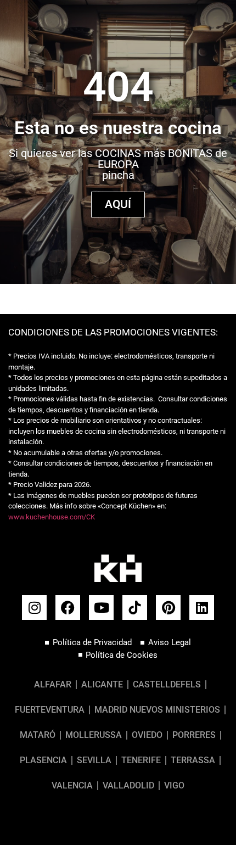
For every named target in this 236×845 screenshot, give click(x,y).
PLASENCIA (43, 760)
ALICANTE (102, 684)
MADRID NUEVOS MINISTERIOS (157, 709)
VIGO (174, 785)
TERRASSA (193, 760)
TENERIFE (141, 760)
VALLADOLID (128, 785)
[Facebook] (67, 607)
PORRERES (194, 735)
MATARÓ (37, 735)
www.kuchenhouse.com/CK (51, 517)
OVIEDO (147, 735)
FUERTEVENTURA (50, 709)
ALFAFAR (52, 684)
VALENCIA (72, 785)
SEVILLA (94, 760)
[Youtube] (101, 607)
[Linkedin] (201, 607)
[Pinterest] (168, 607)
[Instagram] (34, 607)
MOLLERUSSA (93, 735)
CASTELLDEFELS (167, 684)
